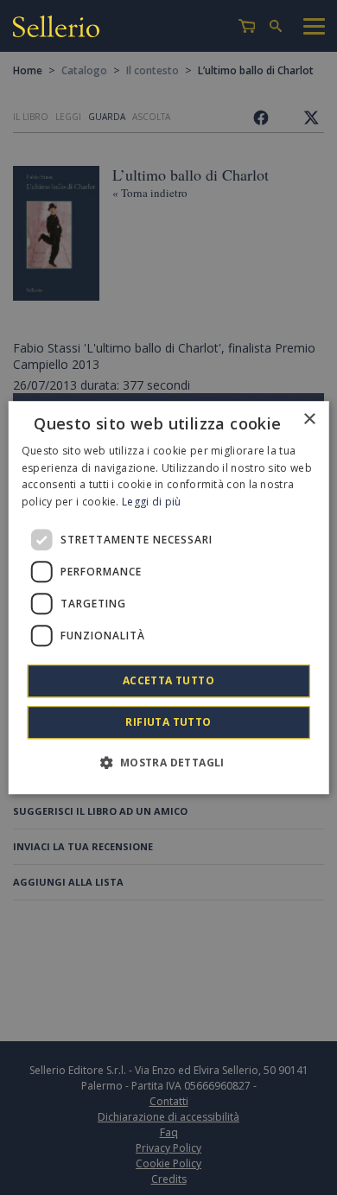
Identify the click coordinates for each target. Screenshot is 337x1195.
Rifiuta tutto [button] (168, 722)
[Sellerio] (56, 29)
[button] (168, 762)
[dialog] (169, 598)
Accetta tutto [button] (168, 680)
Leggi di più (151, 501)
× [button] (308, 419)
